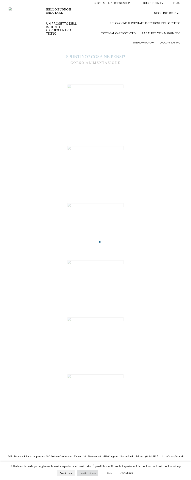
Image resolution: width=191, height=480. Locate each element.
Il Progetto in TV (151, 3)
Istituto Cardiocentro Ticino (58, 30)
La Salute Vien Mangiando (161, 33)
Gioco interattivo (167, 13)
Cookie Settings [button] (88, 473)
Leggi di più (126, 472)
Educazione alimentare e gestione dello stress (145, 23)
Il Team (175, 3)
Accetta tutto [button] (66, 473)
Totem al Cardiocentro (118, 33)
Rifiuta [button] (108, 473)
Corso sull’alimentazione (113, 3)
